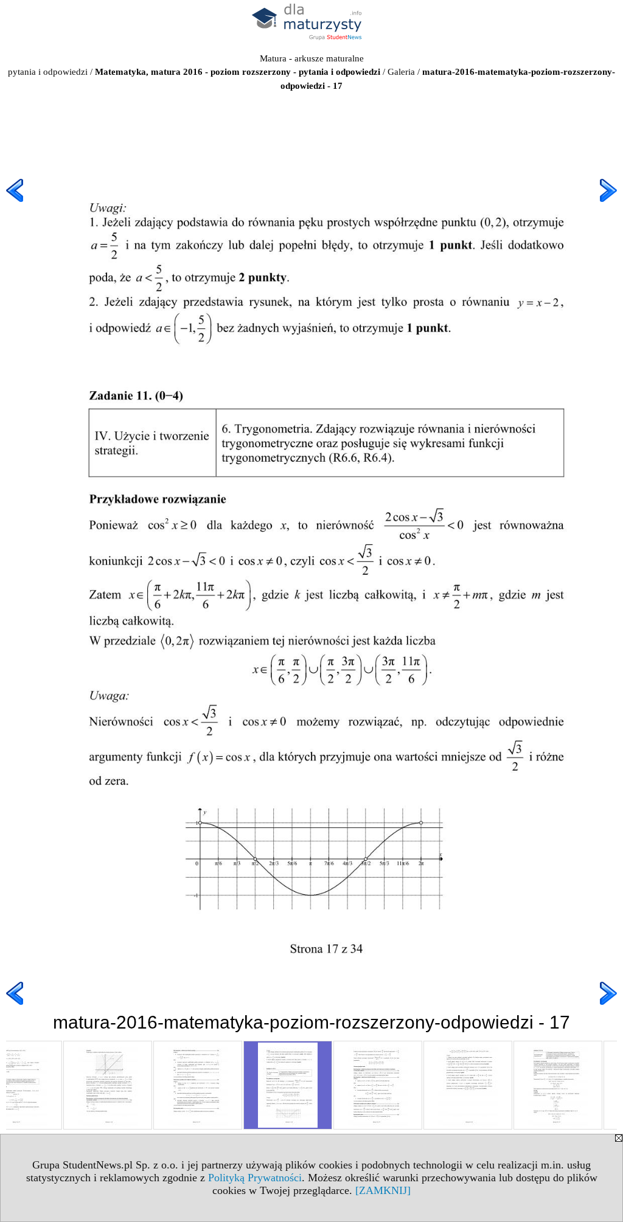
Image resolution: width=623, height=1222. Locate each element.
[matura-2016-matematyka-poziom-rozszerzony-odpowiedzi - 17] (288, 1085)
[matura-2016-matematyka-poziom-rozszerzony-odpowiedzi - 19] (468, 1085)
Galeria (401, 72)
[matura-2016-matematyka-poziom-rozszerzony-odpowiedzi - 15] (107, 1085)
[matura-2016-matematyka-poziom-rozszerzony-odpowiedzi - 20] (558, 1085)
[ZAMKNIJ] (383, 1190)
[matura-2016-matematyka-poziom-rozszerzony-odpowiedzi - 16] (198, 1085)
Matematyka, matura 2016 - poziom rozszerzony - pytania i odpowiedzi (237, 72)
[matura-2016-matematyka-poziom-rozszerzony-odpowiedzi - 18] (378, 1085)
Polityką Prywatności (255, 1178)
